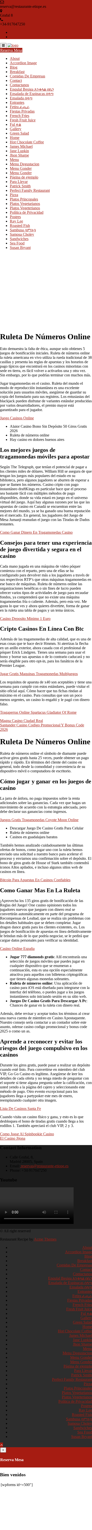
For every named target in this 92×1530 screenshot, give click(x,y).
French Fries (19, 116)
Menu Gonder (21, 168)
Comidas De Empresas (27, 76)
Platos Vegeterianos (25, 208)
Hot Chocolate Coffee (27, 142)
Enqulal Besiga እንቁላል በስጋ (32, 89)
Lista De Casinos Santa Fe (20, 1108)
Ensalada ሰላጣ (21, 98)
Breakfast (17, 72)
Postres (15, 217)
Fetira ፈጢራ (19, 107)
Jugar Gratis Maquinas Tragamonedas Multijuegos (39, 674)
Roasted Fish (20, 225)
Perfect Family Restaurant (30, 190)
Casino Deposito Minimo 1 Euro (25, 618)
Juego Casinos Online (17, 418)
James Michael (21, 146)
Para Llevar (19, 182)
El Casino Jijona (12, 1138)
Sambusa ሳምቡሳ (23, 230)
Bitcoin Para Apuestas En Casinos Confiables (35, 880)
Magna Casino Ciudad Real (21, 721)
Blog (13, 67)
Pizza (14, 195)
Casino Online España (17, 948)
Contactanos (19, 85)
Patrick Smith (20, 186)
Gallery (15, 129)
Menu (14, 160)
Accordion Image (23, 63)
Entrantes (17, 102)
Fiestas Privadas (22, 111)
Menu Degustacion (24, 164)
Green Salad (19, 133)
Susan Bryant (20, 247)
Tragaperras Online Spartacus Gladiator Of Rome (38, 712)
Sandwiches (19, 239)
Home (14, 138)
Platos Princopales (24, 199)
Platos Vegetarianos (25, 204)
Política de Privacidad (26, 212)
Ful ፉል (15, 124)
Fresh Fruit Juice (23, 120)
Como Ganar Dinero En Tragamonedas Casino (36, 532)
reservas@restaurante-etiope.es (44, 1166)
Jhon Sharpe (19, 155)
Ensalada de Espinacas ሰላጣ (31, 94)
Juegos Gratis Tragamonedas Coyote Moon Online (39, 820)
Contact (16, 80)
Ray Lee (16, 221)
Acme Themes (45, 1239)
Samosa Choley (22, 234)
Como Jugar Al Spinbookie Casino (27, 1134)
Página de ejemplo (24, 177)
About (15, 58)
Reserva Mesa (11, 50)
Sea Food (17, 243)
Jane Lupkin (19, 151)
